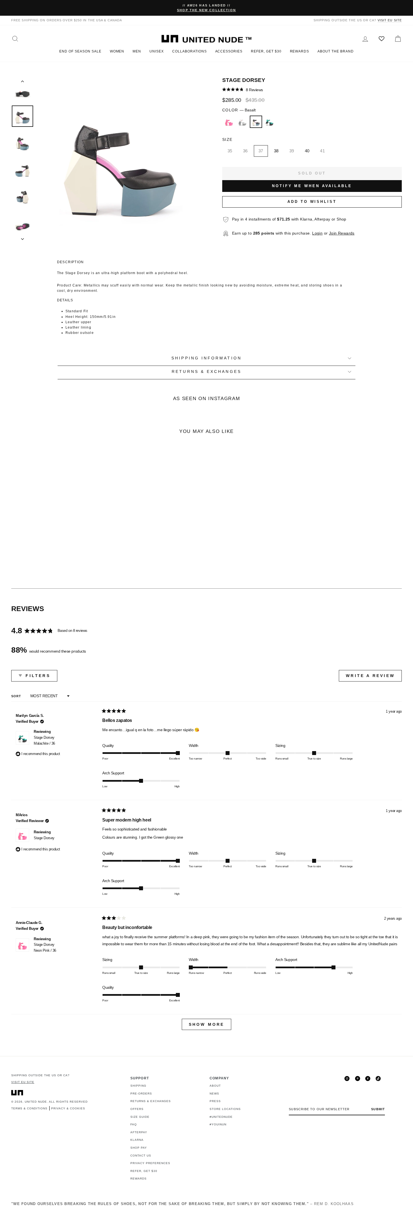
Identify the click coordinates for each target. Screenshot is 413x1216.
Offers (137, 1109)
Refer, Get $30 (266, 51)
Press (215, 1101)
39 (291, 150)
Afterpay (138, 1132)
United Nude (36, 1101)
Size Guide (139, 1116)
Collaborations (189, 51)
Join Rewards (342, 233)
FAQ (133, 1124)
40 (307, 150)
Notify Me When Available (312, 186)
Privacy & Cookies (68, 1108)
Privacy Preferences (150, 1163)
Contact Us (140, 1155)
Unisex (156, 51)
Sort (16, 696)
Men (137, 51)
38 (276, 150)
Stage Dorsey (44, 740)
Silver (242, 121)
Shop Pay (138, 1147)
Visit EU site (390, 20)
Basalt (256, 121)
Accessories (229, 51)
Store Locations (225, 1109)
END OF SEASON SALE (80, 51)
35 (230, 150)
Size (227, 139)
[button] (242, 89)
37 (260, 150)
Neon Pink (229, 121)
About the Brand (335, 51)
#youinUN (218, 1124)
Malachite (269, 121)
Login (317, 233)
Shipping (138, 1085)
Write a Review (374, 677)
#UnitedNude (221, 1116)
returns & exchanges (206, 372)
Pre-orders (141, 1093)
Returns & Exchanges (150, 1101)
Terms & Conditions (29, 1108)
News (214, 1093)
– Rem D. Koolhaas (182, 1204)
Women (117, 51)
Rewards (299, 51)
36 (245, 150)
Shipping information (206, 358)
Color (239, 110)
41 (322, 150)
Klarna (137, 1139)
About (215, 1085)
